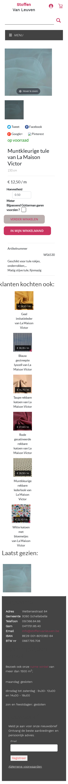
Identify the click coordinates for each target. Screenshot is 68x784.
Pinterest (37, 134)
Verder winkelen (24, 219)
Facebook (35, 126)
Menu (18, 35)
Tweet (15, 126)
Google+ (17, 134)
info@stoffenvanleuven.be (40, 631)
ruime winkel (39, 666)
